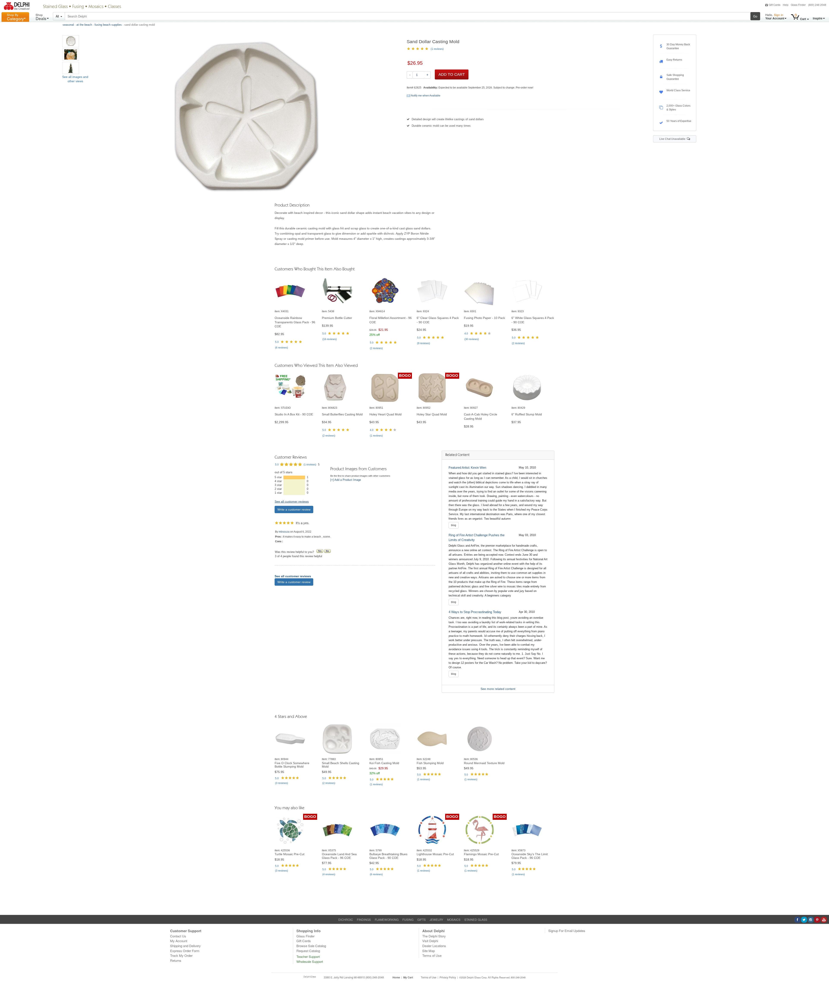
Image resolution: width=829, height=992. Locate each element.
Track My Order (181, 955)
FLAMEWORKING (387, 920)
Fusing (78, 7)
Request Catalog (308, 950)
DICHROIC (345, 920)
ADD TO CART (451, 74)
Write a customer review (293, 509)
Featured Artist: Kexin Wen (467, 467)
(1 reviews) (437, 48)
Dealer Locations (434, 945)
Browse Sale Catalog (311, 945)
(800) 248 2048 (817, 4)
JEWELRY (436, 920)
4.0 (466, 333)
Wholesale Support (309, 961)
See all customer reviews (292, 501)
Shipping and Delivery (185, 945)
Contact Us (178, 936)
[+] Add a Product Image (345, 479)
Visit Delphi (430, 940)
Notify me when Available (425, 95)
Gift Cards (774, 4)
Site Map (428, 950)
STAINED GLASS (475, 920)
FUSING (407, 920)
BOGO (405, 375)
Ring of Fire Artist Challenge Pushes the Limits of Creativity (477, 537)
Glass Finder (798, 4)
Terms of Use (431, 955)
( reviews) (281, 347)
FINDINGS (364, 920)
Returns (175, 960)
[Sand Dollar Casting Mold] (70, 41)
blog (453, 525)
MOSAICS (453, 920)
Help (785, 4)
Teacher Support (308, 956)
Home (396, 977)
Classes (114, 7)
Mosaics (96, 7)
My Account (178, 940)
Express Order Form (184, 950)
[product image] (296, 291)
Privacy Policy (448, 977)
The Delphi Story (434, 936)
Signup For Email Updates (566, 930)
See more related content (498, 689)
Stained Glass (55, 7)
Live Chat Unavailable (673, 138)
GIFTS (421, 920)
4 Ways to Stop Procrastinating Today (475, 612)
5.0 (277, 342)
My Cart (408, 977)
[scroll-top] (822, 979)
